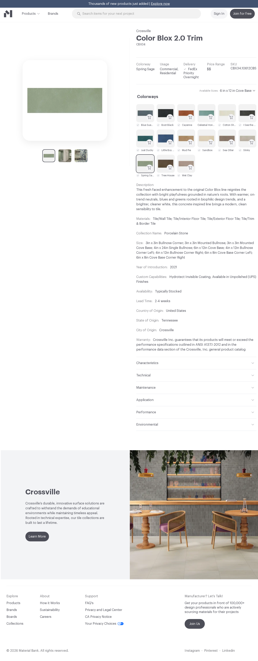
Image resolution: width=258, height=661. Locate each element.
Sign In (219, 13)
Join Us (194, 623)
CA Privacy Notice (98, 616)
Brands (53, 13)
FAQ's (89, 603)
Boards (11, 616)
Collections (14, 623)
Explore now (160, 3)
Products (29, 13)
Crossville (143, 31)
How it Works (50, 603)
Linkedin (228, 650)
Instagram (192, 650)
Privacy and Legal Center (103, 610)
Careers (45, 616)
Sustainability (50, 610)
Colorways (147, 97)
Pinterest (211, 650)
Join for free (242, 13)
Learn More (37, 536)
